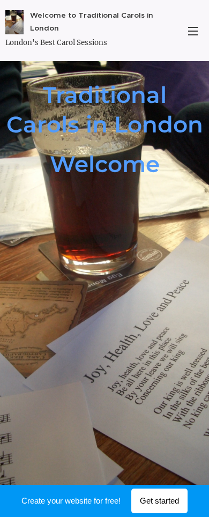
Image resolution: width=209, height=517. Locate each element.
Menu (193, 30)
